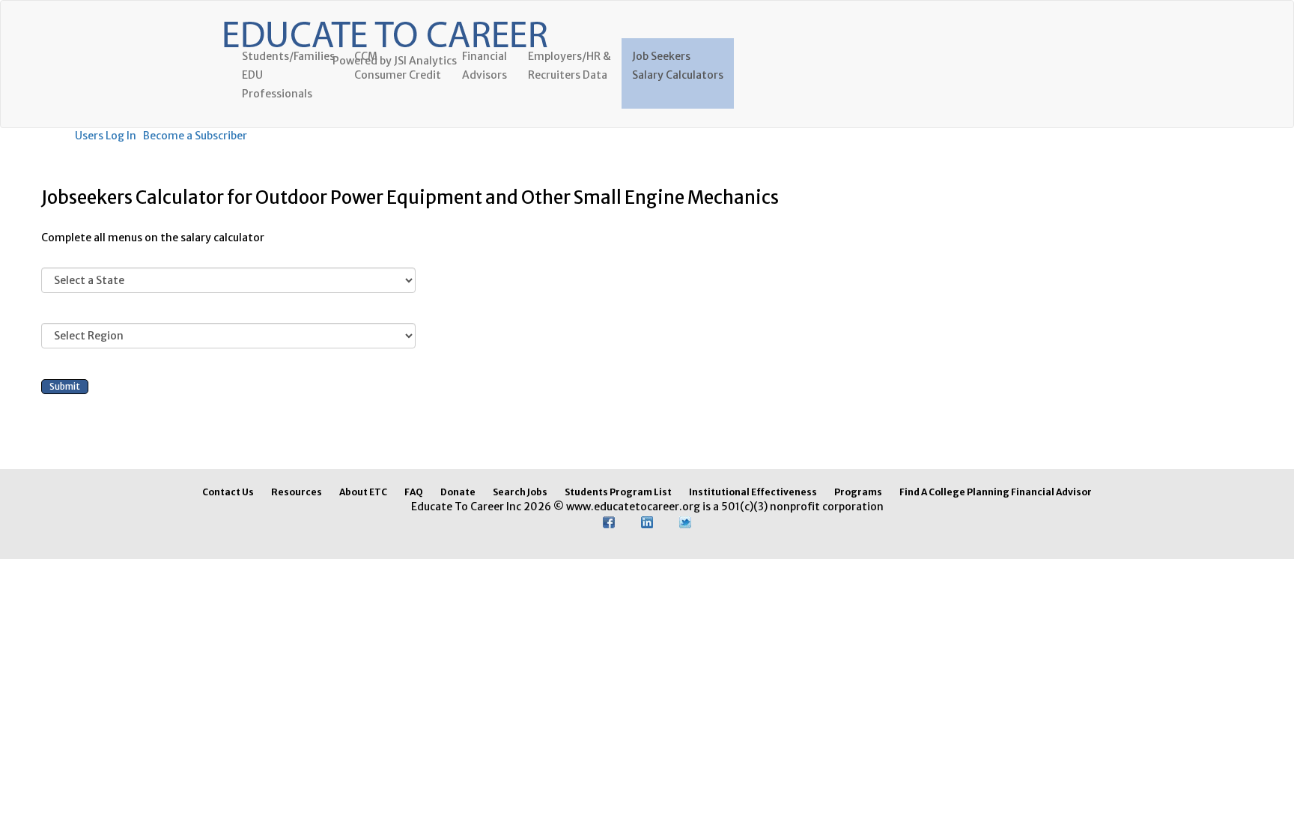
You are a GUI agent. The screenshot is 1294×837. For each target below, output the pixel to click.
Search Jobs (520, 492)
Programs (858, 492)
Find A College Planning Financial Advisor (995, 492)
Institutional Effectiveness (753, 492)
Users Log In (105, 135)
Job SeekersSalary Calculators (677, 65)
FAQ (413, 492)
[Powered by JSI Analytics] (385, 19)
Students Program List (618, 492)
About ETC (363, 492)
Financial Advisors (484, 65)
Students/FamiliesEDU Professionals (288, 74)
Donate (458, 492)
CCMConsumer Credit (397, 65)
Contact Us (228, 492)
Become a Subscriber (195, 135)
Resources (296, 492)
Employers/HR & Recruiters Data (569, 65)
